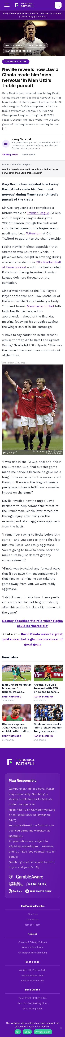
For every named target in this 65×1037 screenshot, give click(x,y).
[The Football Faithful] (24, 5)
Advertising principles (33, 16)
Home (5, 164)
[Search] (58, 5)
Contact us (33, 919)
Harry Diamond (21, 139)
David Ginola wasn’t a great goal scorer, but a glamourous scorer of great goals (32, 639)
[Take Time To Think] (38, 891)
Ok (17, 1031)
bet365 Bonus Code (32, 975)
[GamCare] (15, 891)
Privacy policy (43, 1031)
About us (33, 914)
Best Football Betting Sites (32, 1003)
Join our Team (32, 924)
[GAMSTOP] (37, 884)
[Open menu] (6, 5)
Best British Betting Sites (33, 998)
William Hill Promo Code (32, 970)
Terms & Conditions (32, 947)
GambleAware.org (43, 809)
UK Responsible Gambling (32, 952)
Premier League (16, 61)
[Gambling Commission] (16, 884)
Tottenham (33, 233)
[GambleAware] (29, 877)
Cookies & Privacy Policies (32, 942)
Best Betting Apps (32, 1008)
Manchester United (40, 306)
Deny (27, 1031)
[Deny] (60, 1028)
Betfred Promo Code (32, 980)
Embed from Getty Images (15, 363)
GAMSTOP (15, 836)
